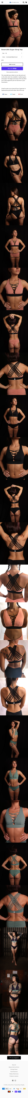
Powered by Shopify (19, 1085)
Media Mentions (14, 1074)
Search (14, 1065)
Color (3, 57)
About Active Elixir (14, 1067)
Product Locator (14, 1076)
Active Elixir (11, 1085)
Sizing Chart (14, 1069)
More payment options (12, 72)
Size (3, 53)
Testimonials (14, 1071)
